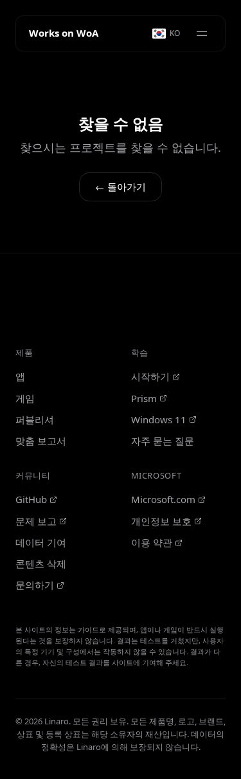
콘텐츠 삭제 (40, 563)
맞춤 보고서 (40, 440)
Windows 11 (158, 419)
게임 (25, 398)
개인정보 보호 (161, 521)
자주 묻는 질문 (162, 440)
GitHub (31, 499)
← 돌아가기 (120, 186)
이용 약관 (151, 542)
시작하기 (150, 376)
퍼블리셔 (34, 419)
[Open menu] (202, 33)
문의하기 (34, 584)
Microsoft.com (163, 499)
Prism (144, 398)
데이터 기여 (40, 542)
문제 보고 (36, 521)
